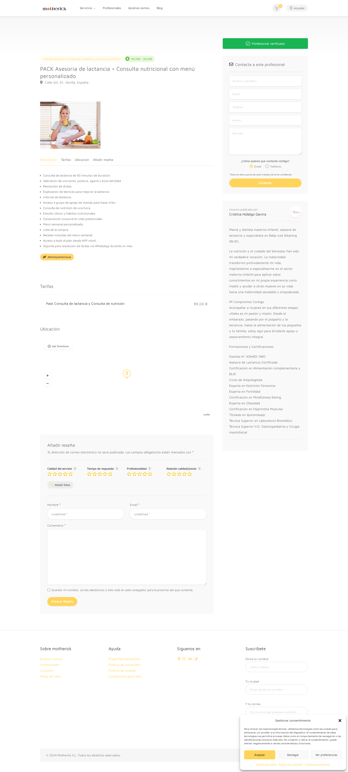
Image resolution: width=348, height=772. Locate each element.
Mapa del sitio (50, 676)
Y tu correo (253, 704)
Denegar (293, 755)
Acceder (299, 8)
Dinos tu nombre (256, 659)
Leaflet (206, 414)
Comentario (56, 525)
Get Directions (60, 346)
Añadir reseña (103, 159)
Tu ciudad (252, 681)
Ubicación (82, 159)
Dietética (88, 59)
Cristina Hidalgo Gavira (247, 214)
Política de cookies (266, 764)
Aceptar (259, 755)
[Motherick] (54, 8)
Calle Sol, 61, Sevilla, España (66, 82)
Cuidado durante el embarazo (62, 59)
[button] (340, 721)
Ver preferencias (326, 755)
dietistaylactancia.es (59, 257)
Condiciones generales (317, 764)
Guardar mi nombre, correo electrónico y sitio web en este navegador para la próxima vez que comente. (122, 590)
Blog (160, 8)
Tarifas (66, 159)
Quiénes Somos (51, 659)
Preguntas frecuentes (124, 659)
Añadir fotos (62, 485)
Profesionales (112, 8)
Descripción (48, 159)
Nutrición (115, 59)
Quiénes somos (138, 8)
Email (135, 505)
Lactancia (101, 59)
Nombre (54, 505)
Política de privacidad (291, 764)
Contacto (46, 670)
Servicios (86, 8)
